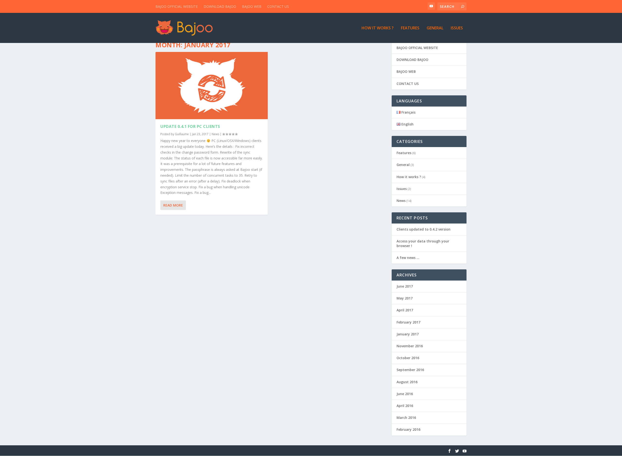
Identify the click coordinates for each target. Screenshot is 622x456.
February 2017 (408, 322)
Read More (173, 205)
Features (410, 28)
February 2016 (408, 429)
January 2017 (408, 334)
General (435, 28)
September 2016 (410, 369)
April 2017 (405, 310)
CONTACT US (278, 6)
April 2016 (405, 405)
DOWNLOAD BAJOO (220, 6)
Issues (457, 28)
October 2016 (408, 358)
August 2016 (407, 382)
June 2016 (405, 393)
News (215, 134)
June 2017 (405, 286)
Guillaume (182, 134)
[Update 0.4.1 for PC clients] (212, 85)
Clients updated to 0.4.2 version (423, 229)
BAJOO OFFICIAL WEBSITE (177, 6)
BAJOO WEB (251, 6)
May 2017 (405, 298)
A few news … (408, 257)
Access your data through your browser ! (423, 243)
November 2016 (410, 346)
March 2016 (406, 417)
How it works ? (378, 28)
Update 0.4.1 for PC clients (190, 126)
